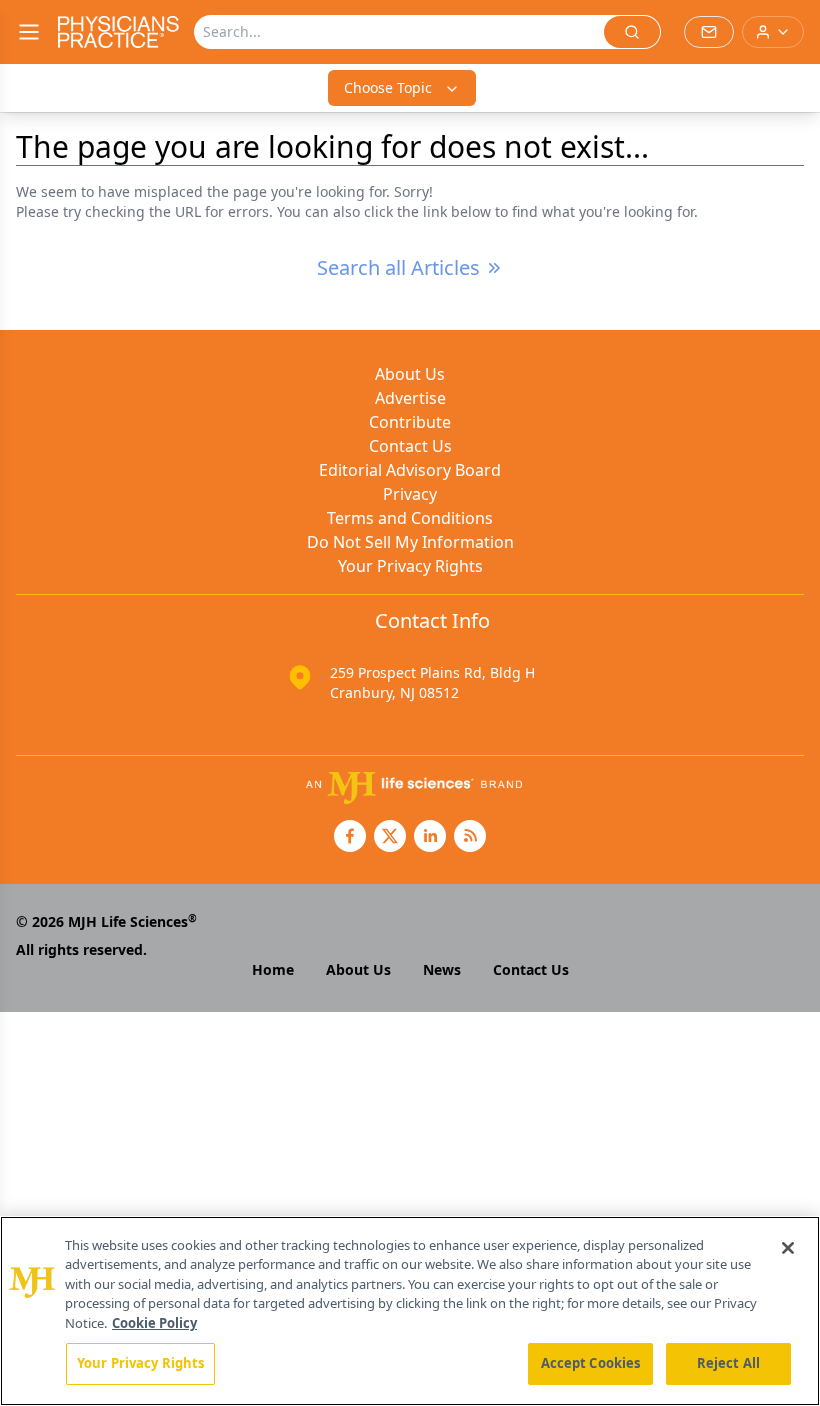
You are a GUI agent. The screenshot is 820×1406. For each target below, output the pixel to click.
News (442, 969)
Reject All (728, 1363)
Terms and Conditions (410, 518)
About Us (410, 374)
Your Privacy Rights (410, 566)
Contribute (410, 422)
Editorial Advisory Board (410, 470)
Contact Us (410, 446)
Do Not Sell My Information (410, 542)
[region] (410, 1311)
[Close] (788, 1248)
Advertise (410, 398)
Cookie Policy (154, 1323)
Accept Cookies (591, 1363)
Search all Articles (398, 267)
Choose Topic (388, 87)
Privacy (410, 494)
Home (273, 969)
